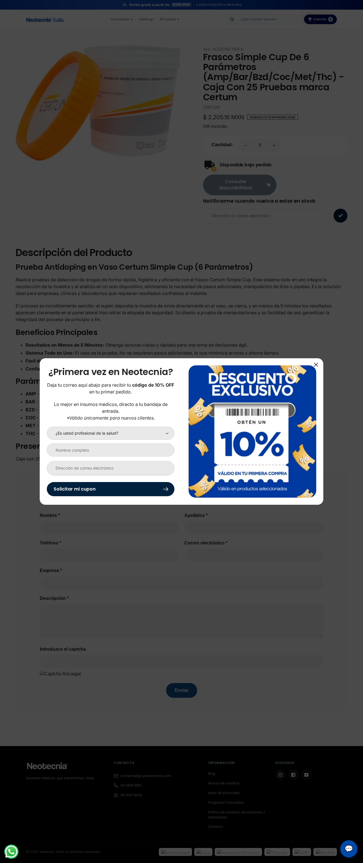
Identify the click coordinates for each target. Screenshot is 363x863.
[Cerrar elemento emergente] (316, 364)
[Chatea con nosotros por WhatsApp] (11, 852)
